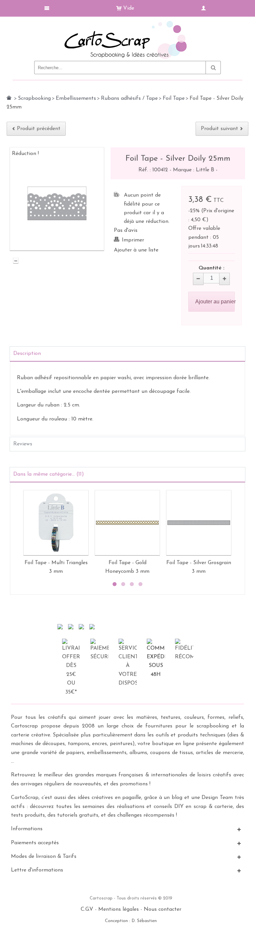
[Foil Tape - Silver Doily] (15, 261)
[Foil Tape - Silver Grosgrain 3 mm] (198, 522)
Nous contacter (162, 909)
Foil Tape (174, 98)
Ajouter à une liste (136, 250)
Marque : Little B (194, 170)
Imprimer (133, 240)
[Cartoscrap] (127, 23)
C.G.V (87, 909)
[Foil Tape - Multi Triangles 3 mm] (56, 522)
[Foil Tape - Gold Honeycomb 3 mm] (127, 522)
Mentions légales (118, 909)
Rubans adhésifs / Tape (129, 98)
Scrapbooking (34, 98)
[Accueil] (9, 97)
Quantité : (211, 268)
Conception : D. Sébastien (131, 921)
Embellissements (76, 98)
